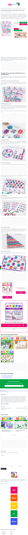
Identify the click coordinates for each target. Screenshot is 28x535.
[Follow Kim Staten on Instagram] (4, 404)
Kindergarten (23, 24)
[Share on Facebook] (0, 266)
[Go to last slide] (1, 425)
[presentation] (17, 35)
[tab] (16, 29)
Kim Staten (3, 394)
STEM (11, 534)
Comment (3, 455)
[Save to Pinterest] (0, 267)
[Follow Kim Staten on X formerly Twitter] (3, 404)
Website (20, 466)
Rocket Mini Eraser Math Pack (6, 376)
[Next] (26, 425)
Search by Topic (3, 483)
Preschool (23, 22)
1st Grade (3, 534)
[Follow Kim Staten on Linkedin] (6, 404)
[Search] (22, 386)
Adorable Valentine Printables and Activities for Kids (6, 408)
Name (2, 466)
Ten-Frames (5, 391)
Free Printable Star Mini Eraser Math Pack (21, 408)
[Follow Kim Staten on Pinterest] (7, 404)
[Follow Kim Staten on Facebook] (1, 404)
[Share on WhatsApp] (0, 269)
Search (26, 484)
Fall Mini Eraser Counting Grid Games (8, 375)
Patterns (1, 391)
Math (11, 531)
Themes (7, 391)
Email (11, 466)
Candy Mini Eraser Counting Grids (7, 377)
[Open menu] (14, 0)
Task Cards (3, 391)
